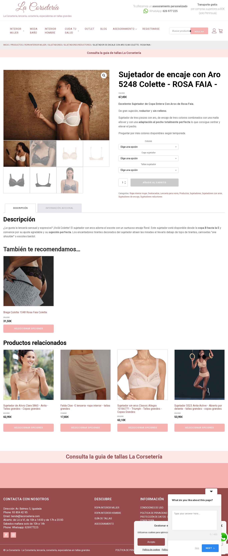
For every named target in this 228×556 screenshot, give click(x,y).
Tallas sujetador (148, 164)
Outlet (89, 29)
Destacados (153, 193)
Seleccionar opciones (28, 328)
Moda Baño (34, 31)
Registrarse (151, 29)
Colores (148, 141)
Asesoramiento (124, 29)
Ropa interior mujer (35, 45)
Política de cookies (151, 549)
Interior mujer (15, 31)
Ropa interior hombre (107, 513)
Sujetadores (55, 45)
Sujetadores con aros (212, 193)
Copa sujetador (149, 153)
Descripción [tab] (20, 208)
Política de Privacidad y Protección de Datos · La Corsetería (155, 517)
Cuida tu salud (70, 31)
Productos (17, 45)
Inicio (6, 45)
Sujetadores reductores (77, 45)
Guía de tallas (103, 518)
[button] (104, 75)
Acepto (151, 541)
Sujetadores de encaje (129, 197)
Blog (103, 29)
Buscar (199, 31)
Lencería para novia (169, 193)
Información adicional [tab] (59, 208)
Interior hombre (50, 31)
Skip (197, 548)
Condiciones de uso (151, 507)
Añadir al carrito (154, 182)
